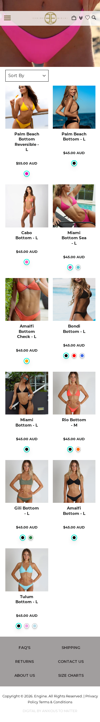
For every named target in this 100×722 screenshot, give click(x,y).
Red (74, 355)
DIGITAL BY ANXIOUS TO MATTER (50, 711)
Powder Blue (34, 626)
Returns (24, 661)
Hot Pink (70, 267)
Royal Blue (82, 355)
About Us (24, 675)
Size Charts (71, 675)
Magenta (26, 173)
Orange (26, 361)
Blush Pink (26, 626)
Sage (30, 537)
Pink (26, 262)
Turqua (78, 267)
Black (74, 163)
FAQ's (24, 647)
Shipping (71, 647)
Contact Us (71, 661)
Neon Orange (78, 449)
